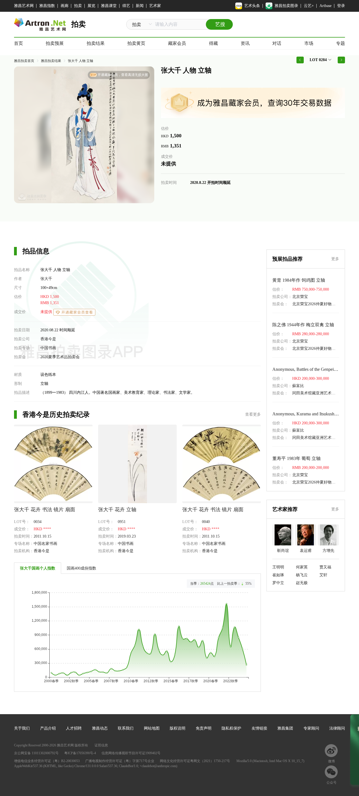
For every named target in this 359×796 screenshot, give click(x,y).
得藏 (213, 43)
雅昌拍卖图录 (286, 6)
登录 (341, 6)
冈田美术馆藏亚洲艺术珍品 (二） (321, 393)
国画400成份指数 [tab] (81, 568)
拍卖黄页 (136, 43)
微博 (331, 761)
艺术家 (155, 6)
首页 (18, 43)
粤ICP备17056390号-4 (80, 753)
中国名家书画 (45, 544)
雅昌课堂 (109, 6)
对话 (276, 43)
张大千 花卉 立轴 (117, 509)
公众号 (331, 783)
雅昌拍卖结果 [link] (51, 61)
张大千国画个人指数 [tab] (37, 568)
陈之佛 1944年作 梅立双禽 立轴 (303, 324)
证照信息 (101, 745)
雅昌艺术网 (24, 6)
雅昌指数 (47, 6)
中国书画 (48, 348)
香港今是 (48, 339)
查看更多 (253, 414)
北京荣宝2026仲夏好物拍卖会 (317, 304)
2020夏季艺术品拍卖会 (60, 357)
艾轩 (323, 575)
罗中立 (278, 583)
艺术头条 (252, 6)
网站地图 (152, 728)
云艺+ (309, 6)
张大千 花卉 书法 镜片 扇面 (44, 509)
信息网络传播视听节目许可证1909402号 (131, 753)
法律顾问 (337, 728)
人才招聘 (74, 728)
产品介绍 (48, 728)
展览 (91, 6)
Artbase (325, 6)
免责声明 (203, 728)
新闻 (140, 6)
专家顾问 (311, 728)
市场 (308, 43)
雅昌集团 (285, 728)
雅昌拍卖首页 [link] (24, 61)
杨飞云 (302, 575)
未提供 (46, 312)
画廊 (64, 6)
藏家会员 (177, 43)
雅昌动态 (100, 728)
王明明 (278, 567)
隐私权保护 (231, 728)
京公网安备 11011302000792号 (36, 753)
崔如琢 (278, 575)
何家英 (302, 567)
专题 (340, 43)
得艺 (126, 6)
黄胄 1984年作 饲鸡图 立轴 (298, 280)
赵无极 (302, 583)
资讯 (245, 43)
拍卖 (78, 6)
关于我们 (22, 728)
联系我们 (126, 728)
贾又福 (325, 567)
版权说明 (177, 728)
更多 (335, 259)
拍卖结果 (96, 43)
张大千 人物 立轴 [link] (80, 61)
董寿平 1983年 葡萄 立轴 (296, 458)
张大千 (46, 279)
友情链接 (259, 728)
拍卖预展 (55, 43)
